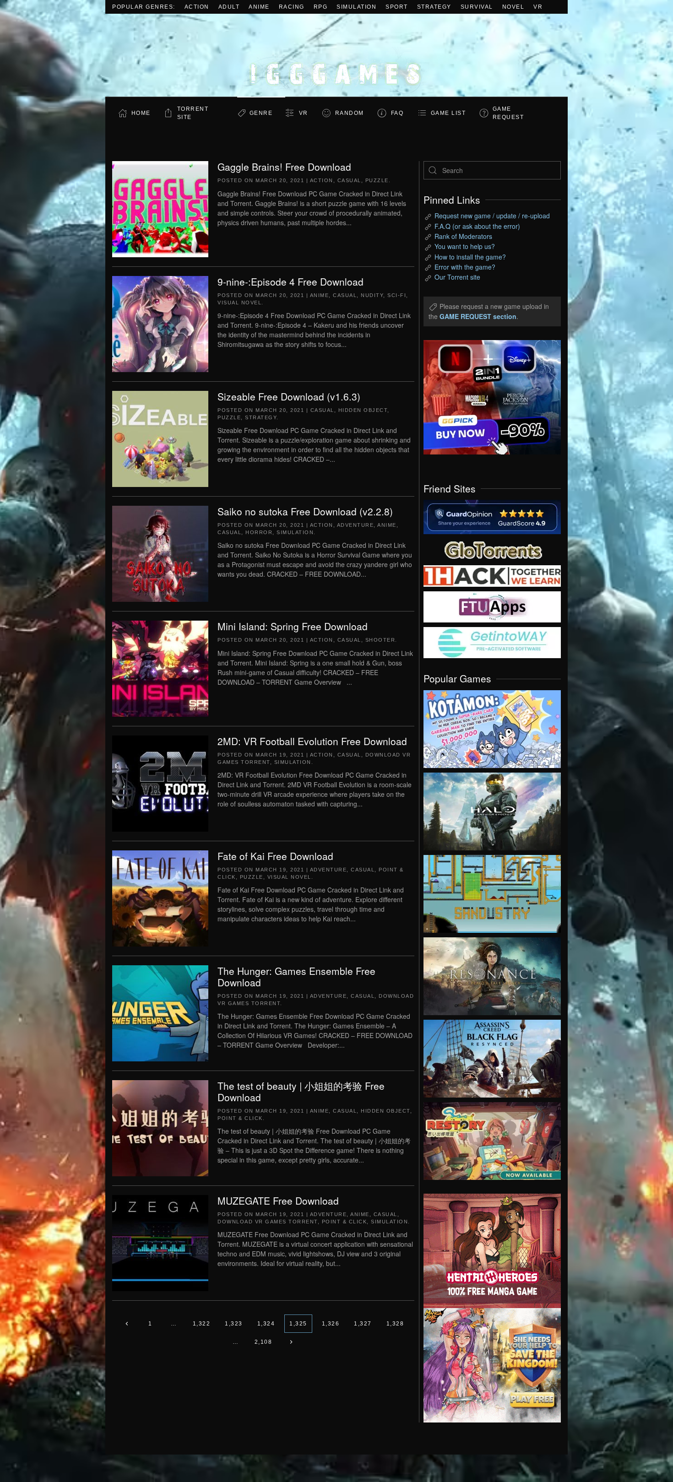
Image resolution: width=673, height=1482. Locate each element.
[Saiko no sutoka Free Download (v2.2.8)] (160, 552)
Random (349, 113)
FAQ (397, 113)
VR (538, 7)
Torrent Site (193, 113)
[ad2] (487, 1251)
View (492, 727)
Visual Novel (239, 302)
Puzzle (377, 180)
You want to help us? (464, 246)
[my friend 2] (492, 548)
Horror (258, 532)
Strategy (434, 7)
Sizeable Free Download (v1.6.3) (288, 396)
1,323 (234, 1323)
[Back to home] (336, 55)
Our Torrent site (457, 276)
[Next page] (291, 1342)
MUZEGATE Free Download (278, 1200)
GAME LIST (448, 113)
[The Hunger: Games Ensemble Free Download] (160, 1012)
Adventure (355, 525)
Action (197, 7)
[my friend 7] (492, 641)
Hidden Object (363, 410)
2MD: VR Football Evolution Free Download (312, 741)
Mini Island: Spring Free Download (292, 626)
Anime (259, 7)
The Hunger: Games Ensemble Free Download (296, 976)
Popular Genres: (143, 7)
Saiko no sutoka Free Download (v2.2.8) (305, 511)
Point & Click (240, 1118)
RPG (321, 7)
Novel (513, 7)
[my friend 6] (492, 606)
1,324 (266, 1323)
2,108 (263, 1342)
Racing (291, 7)
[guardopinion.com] (492, 516)
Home (141, 113)
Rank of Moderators (463, 236)
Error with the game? (464, 266)
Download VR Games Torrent (267, 1221)
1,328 (395, 1323)
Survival (477, 7)
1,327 (363, 1323)
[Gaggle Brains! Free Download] (160, 208)
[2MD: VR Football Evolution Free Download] (160, 782)
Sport (396, 7)
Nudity (372, 295)
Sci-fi (396, 295)
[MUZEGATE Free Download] (160, 1242)
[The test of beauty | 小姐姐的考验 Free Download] (160, 1127)
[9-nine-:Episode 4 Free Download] (160, 323)
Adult (229, 7)
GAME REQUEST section (478, 316)
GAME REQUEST (508, 113)
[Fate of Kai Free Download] (160, 897)
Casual (349, 180)
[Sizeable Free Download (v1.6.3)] (160, 438)
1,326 (331, 1323)
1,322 (202, 1323)
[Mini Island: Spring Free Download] (160, 667)
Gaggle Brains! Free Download (284, 166)
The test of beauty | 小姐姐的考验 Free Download (301, 1091)
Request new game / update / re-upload (492, 215)
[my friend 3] (492, 575)
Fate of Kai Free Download (275, 856)
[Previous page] (127, 1323)
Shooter (380, 640)
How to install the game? (470, 256)
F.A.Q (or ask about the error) (477, 226)
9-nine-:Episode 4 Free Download (290, 281)
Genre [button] (261, 113)
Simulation (356, 7)
